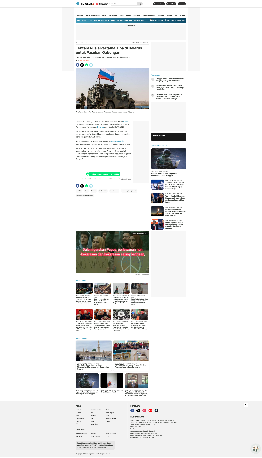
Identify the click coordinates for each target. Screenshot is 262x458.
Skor (107, 410)
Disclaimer (79, 436)
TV (176, 15)
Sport (107, 415)
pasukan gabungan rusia (129, 191)
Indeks (182, 15)
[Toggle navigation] (78, 3)
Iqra (92, 412)
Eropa (90, 20)
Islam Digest (110, 412)
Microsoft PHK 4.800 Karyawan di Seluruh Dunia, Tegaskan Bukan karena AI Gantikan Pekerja (169, 97)
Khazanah (79, 412)
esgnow (161, 15)
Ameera (78, 410)
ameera (80, 15)
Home (77, 43)
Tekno (93, 418)
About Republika (81, 433)
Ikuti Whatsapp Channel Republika (104, 174)
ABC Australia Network (124, 20)
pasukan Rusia (117, 141)
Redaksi (93, 433)
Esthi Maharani (84, 61)
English (108, 421)
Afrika (113, 20)
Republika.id (171, 4)
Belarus (100, 127)
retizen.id (182, 4)
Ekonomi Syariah (93, 15)
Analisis (93, 415)
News (78, 415)
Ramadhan (94, 424)
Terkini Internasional (159, 146)
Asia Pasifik (105, 20)
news (128, 15)
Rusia (125, 122)
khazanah (113, 15)
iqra (122, 15)
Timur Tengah (81, 20)
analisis (136, 15)
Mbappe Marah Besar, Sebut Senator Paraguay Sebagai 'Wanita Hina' (170, 80)
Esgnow (78, 421)
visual (169, 15)
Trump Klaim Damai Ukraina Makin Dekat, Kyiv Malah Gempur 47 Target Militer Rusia (170, 88)
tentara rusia (103, 191)
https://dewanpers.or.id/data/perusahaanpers (92, 447)
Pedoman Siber (111, 433)
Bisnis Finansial (149, 15)
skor (104, 15)
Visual (93, 421)
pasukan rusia (114, 191)
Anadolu (79, 191)
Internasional (85, 43)
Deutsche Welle (159, 4)
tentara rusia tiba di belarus (84, 195)
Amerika (97, 20)
